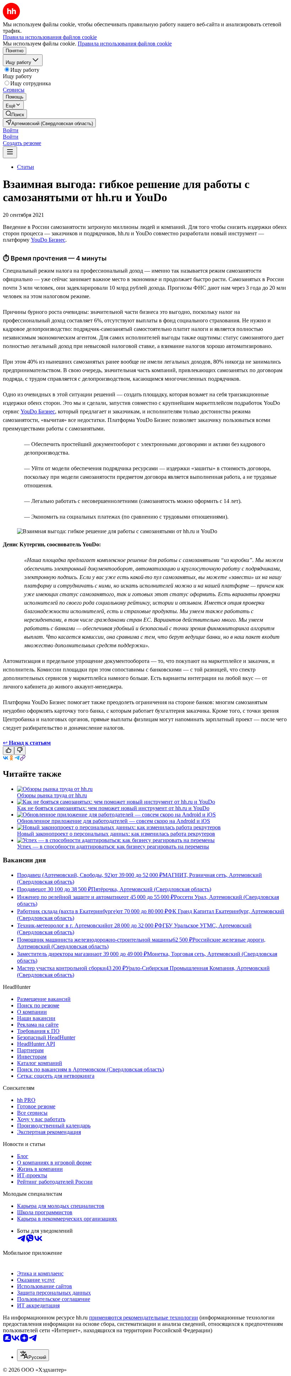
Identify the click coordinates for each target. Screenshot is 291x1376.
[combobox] (33, 1355)
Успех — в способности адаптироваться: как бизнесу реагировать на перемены (113, 847)
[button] (10, 130)
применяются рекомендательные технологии (143, 1318)
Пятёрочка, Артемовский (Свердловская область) (151, 889)
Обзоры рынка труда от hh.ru (52, 795)
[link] (15, 113)
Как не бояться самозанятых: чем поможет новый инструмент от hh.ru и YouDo (113, 808)
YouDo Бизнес (48, 240)
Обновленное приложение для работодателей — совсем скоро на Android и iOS (113, 821)
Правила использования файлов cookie (125, 44)
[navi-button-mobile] (10, 152)
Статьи (25, 167)
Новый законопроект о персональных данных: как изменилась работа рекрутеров (116, 834)
